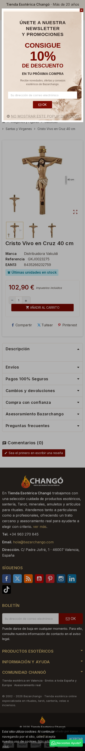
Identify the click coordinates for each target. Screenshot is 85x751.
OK (44, 104)
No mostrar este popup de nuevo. (45, 116)
